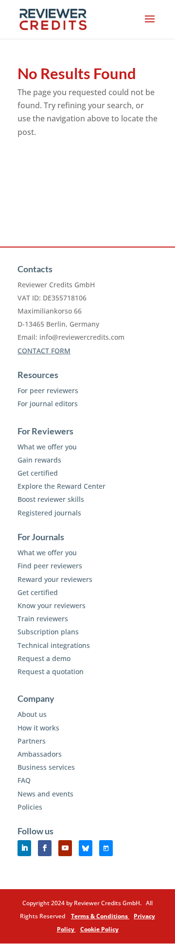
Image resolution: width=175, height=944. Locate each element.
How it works (38, 727)
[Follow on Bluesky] (85, 848)
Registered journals (49, 512)
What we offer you (47, 446)
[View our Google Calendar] (106, 848)
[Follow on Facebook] (45, 848)
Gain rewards (39, 459)
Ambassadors (40, 754)
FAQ (24, 780)
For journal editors (48, 403)
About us (32, 714)
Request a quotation (51, 671)
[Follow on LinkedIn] (24, 848)
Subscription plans (48, 631)
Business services (46, 767)
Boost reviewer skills (51, 499)
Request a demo (44, 658)
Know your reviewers (52, 605)
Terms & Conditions (100, 916)
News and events (45, 793)
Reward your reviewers (55, 579)
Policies (30, 807)
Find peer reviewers (50, 565)
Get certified (38, 473)
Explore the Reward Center (61, 486)
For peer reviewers (48, 390)
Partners (32, 740)
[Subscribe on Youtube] (65, 848)
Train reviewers (43, 618)
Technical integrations (54, 645)
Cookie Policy (99, 929)
